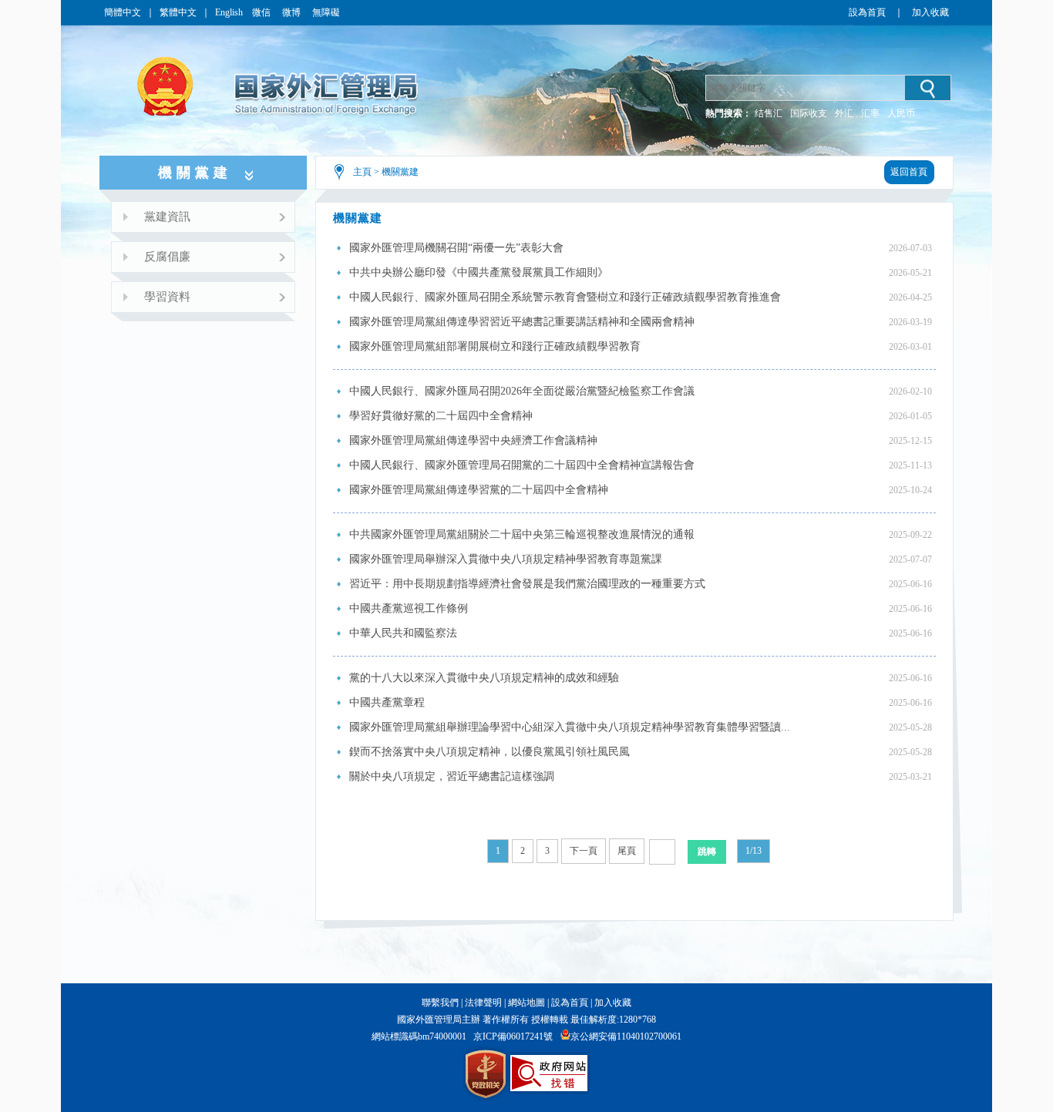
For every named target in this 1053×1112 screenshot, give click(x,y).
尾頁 (626, 850)
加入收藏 (930, 12)
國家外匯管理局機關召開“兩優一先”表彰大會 (456, 248)
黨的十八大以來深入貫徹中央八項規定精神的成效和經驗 (484, 678)
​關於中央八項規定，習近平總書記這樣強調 (451, 776)
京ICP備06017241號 (513, 1036)
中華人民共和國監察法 (403, 633)
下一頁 (583, 850)
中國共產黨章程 (387, 702)
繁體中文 (178, 12)
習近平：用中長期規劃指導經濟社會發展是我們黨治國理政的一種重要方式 (527, 584)
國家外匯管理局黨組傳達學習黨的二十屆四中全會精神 (478, 490)
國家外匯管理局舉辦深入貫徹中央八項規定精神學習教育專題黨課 (505, 559)
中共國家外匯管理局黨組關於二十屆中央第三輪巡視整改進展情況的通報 (522, 534)
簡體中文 (122, 12)
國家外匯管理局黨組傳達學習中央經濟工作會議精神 (473, 440)
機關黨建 (400, 171)
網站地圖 (526, 1002)
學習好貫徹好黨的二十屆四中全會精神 (441, 416)
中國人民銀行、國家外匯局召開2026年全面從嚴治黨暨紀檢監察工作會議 (522, 391)
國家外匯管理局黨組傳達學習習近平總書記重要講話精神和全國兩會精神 (522, 322)
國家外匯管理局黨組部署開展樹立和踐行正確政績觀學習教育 (495, 346)
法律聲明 (483, 1002)
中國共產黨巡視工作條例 (408, 608)
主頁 (362, 171)
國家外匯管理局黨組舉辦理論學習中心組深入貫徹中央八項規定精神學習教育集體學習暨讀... (569, 727)
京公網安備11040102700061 (625, 1036)
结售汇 (768, 113)
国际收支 (808, 113)
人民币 (901, 113)
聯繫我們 (440, 1002)
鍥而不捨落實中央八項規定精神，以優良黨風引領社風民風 (489, 752)
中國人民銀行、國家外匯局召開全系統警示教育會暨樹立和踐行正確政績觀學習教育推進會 (565, 297)
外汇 (844, 113)
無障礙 (326, 12)
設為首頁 (867, 12)
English (229, 12)
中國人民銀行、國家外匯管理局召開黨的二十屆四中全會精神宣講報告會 (522, 465)
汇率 (870, 113)
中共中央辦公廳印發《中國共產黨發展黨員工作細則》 (478, 272)
